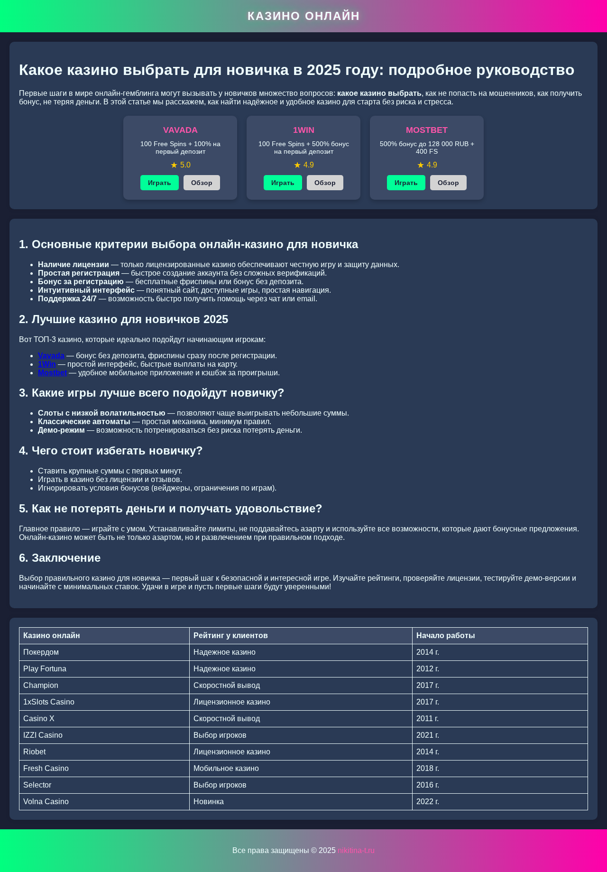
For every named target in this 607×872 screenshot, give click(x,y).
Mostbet (52, 373)
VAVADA (180, 130)
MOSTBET (427, 130)
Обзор (201, 182)
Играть (159, 182)
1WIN (303, 130)
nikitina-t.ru (356, 850)
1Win (47, 364)
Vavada (51, 356)
